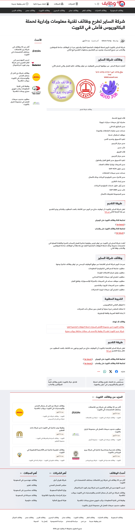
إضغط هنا (120, 224)
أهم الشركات (59, 473)
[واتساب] (105, 371)
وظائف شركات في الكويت (107, 417)
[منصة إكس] (110, 371)
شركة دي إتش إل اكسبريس (56, 419)
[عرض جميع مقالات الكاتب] (122, 40)
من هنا (107, 212)
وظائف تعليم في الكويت (51, 460)
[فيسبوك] (116, 371)
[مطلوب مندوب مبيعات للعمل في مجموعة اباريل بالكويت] (26, 103)
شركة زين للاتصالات (92, 417)
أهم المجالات (30, 473)
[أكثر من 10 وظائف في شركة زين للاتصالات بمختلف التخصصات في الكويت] (26, 51)
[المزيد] (99, 371)
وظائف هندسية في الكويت (107, 460)
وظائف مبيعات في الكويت (107, 439)
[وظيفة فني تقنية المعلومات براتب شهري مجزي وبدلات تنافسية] (26, 90)
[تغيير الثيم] (96, 4)
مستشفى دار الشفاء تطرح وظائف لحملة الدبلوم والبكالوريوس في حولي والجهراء (108, 383)
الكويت (99, 396)
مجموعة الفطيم (59, 441)
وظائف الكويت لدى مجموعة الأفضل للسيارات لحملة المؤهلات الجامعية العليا (95, 327)
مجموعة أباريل (93, 439)
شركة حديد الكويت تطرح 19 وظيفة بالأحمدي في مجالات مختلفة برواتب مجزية (94, 331)
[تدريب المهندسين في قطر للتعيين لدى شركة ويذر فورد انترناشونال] (26, 64)
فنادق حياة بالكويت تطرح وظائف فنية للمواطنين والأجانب (62, 383)
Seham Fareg (106, 41)
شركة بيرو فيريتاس (91, 460)
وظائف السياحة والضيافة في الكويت (48, 438)
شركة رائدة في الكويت (35, 460)
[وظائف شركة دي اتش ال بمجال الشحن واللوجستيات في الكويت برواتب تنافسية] (26, 77)
